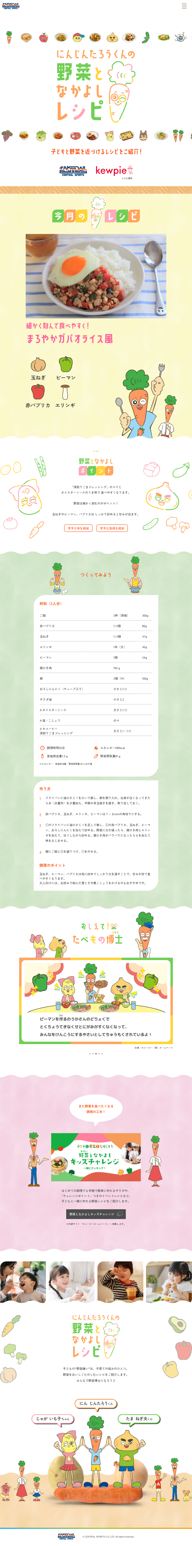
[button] (90, 1053)
